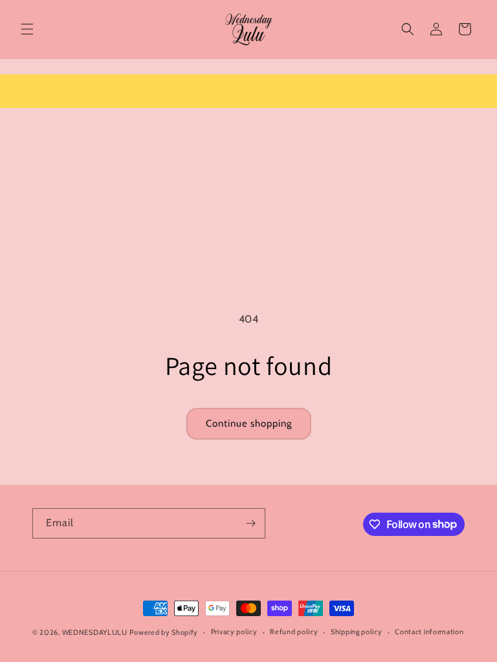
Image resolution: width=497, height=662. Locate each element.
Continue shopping (249, 423)
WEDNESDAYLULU (94, 632)
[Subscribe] (250, 523)
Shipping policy (356, 631)
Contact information (429, 631)
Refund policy (294, 631)
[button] (27, 29)
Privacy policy (234, 631)
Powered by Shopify (163, 632)
